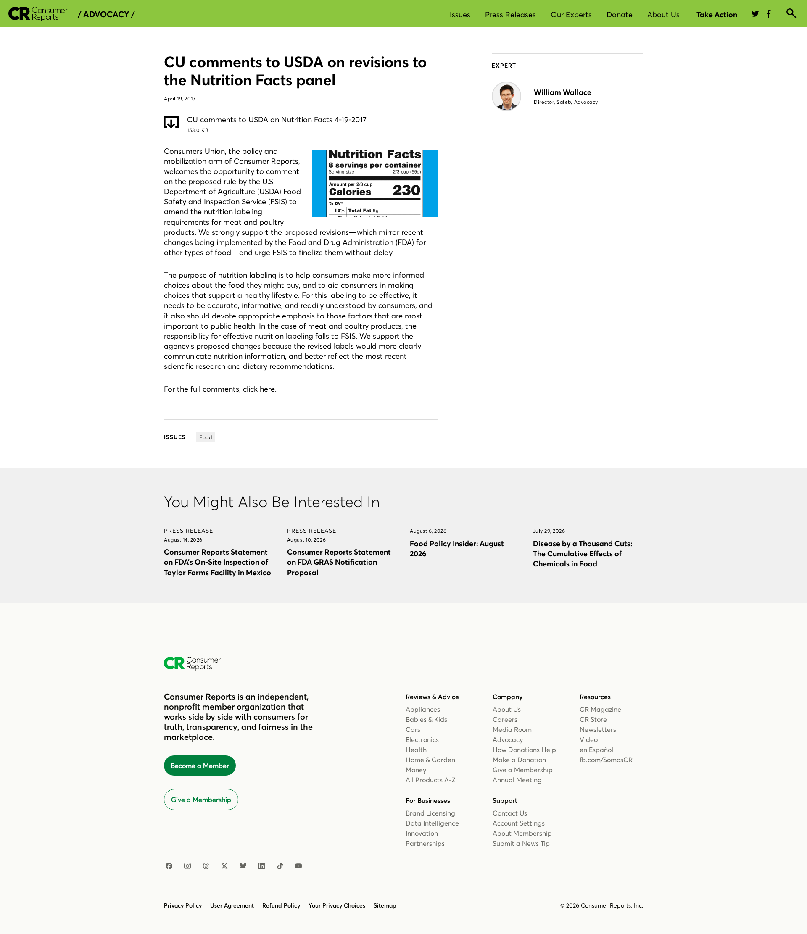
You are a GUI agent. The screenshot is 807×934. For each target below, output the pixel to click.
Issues (460, 14)
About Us (663, 14)
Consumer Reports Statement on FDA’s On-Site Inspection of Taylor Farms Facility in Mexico (217, 562)
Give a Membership (201, 799)
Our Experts (571, 14)
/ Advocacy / (106, 14)
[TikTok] (280, 866)
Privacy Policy (183, 905)
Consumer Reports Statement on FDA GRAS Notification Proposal (339, 562)
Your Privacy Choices (337, 905)
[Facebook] (169, 866)
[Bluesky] (243, 866)
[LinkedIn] (261, 866)
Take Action (716, 14)
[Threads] (206, 866)
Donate (620, 14)
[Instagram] (187, 866)
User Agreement (232, 905)
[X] (224, 866)
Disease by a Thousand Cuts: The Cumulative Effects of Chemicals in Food (582, 553)
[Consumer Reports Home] (196, 664)
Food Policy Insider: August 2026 (457, 548)
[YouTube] (298, 866)
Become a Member (200, 765)
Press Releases (510, 14)
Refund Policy (281, 905)
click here (259, 389)
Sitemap (385, 905)
